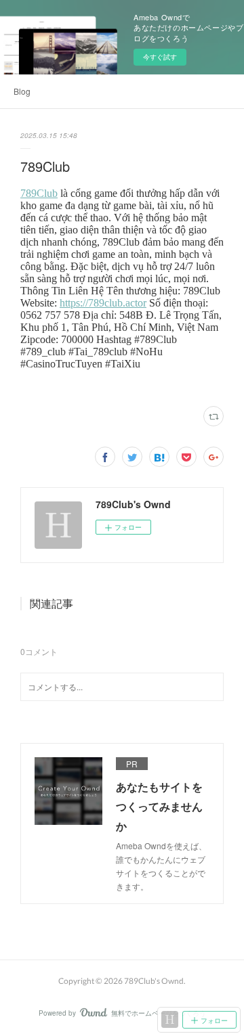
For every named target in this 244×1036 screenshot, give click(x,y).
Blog (22, 91)
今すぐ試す (160, 57)
